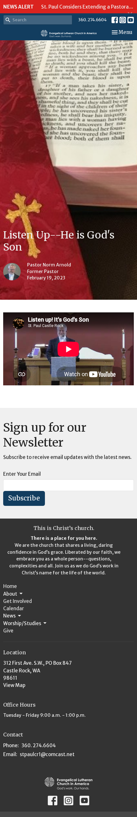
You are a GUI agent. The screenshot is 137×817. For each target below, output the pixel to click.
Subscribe (24, 498)
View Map (14, 685)
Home (10, 586)
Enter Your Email (22, 474)
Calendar (13, 608)
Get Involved (17, 601)
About (10, 594)
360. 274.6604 (92, 20)
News (9, 616)
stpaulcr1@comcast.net (47, 754)
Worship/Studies (22, 623)
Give (8, 631)
